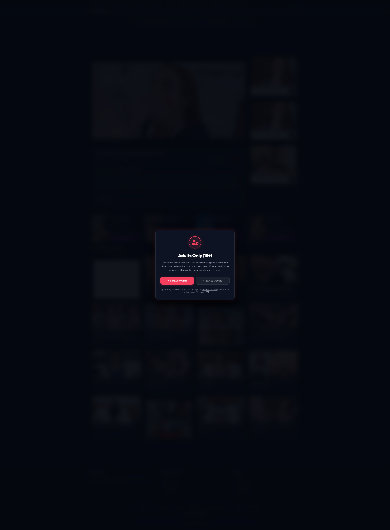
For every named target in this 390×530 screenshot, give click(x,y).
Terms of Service (210, 289)
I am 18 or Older (178, 280)
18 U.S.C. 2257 (203, 292)
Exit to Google (214, 280)
